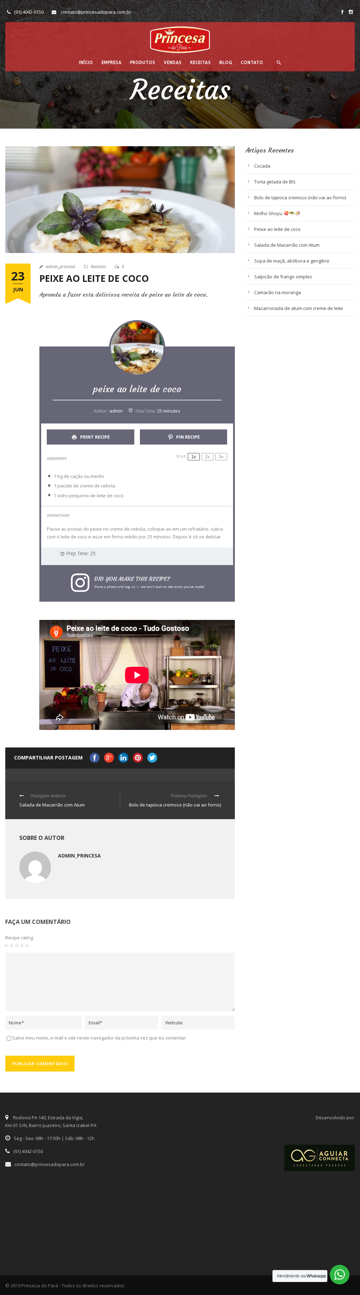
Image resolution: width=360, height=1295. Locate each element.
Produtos (142, 62)
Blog (225, 62)
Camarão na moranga (277, 292)
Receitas (200, 62)
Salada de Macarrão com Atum (287, 245)
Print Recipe (94, 437)
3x (221, 456)
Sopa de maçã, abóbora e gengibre (291, 261)
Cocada (262, 166)
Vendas (173, 62)
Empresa (112, 62)
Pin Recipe (187, 437)
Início (86, 62)
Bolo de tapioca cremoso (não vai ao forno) (300, 197)
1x (193, 456)
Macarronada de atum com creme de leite (298, 308)
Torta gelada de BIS (275, 182)
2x (207, 456)
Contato (252, 62)
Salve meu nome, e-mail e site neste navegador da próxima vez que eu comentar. (99, 1038)
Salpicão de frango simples (283, 276)
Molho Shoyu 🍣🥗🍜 (277, 213)
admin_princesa (60, 267)
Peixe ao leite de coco (277, 229)
